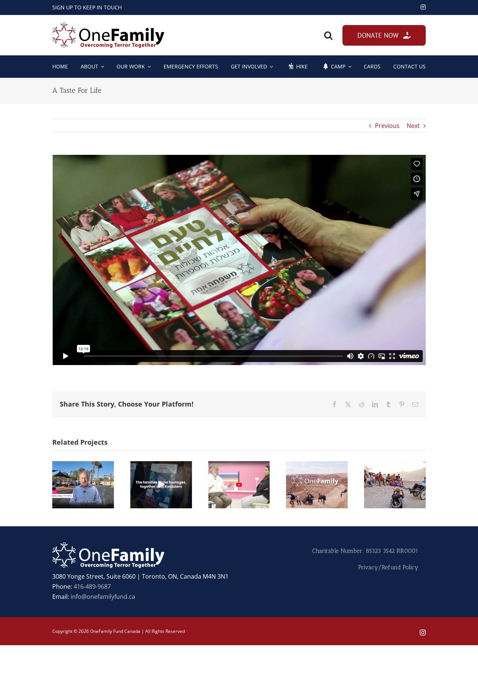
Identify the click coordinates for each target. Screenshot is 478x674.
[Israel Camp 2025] (83, 465)
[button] (328, 35)
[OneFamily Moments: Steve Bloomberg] (395, 465)
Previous (387, 126)
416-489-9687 (92, 586)
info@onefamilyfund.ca (103, 596)
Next (413, 126)
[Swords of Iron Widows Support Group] (239, 465)
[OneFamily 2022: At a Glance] (317, 465)
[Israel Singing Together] (161, 465)
